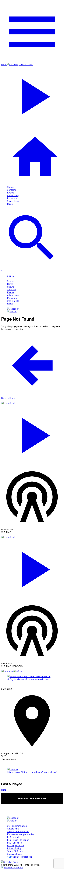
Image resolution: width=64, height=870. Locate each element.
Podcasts (12, 198)
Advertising (13, 195)
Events (10, 192)
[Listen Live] (32, 434)
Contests (11, 189)
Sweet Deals (13, 201)
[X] (12, 311)
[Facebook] (13, 308)
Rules (10, 203)
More (3, 789)
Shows (10, 186)
